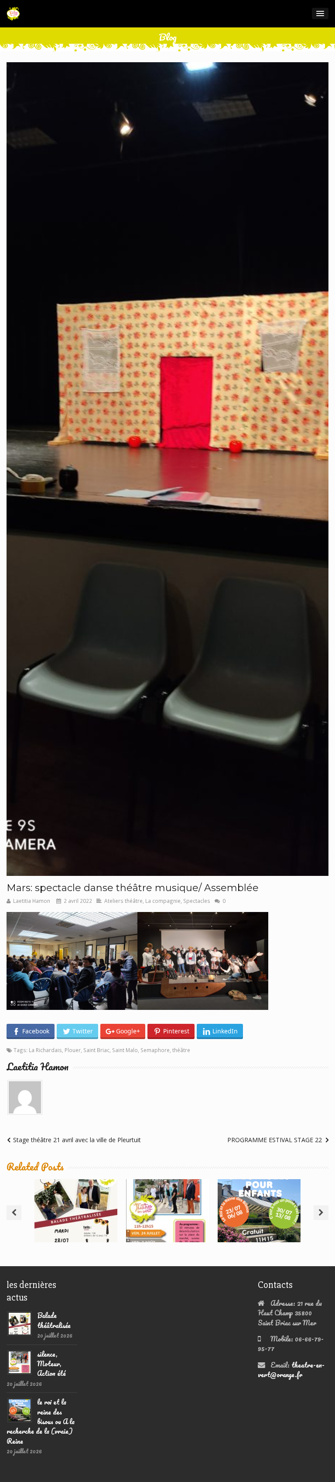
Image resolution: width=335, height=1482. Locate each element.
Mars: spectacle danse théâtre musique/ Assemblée (133, 888)
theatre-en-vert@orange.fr (291, 1370)
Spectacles (196, 900)
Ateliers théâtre (123, 900)
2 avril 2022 (78, 900)
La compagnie (163, 900)
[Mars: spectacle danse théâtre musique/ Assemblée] (167, 469)
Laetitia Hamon (31, 900)
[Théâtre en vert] (13, 13)
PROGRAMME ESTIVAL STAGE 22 (274, 1140)
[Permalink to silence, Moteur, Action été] (19, 1361)
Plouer (73, 1049)
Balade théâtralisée (75, 1200)
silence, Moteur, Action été (168, 1200)
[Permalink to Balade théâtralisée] (19, 1323)
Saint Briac (96, 1049)
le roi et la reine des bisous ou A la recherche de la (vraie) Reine (259, 1209)
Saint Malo (125, 1049)
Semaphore (155, 1049)
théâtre (181, 1049)
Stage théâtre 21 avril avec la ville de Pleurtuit (77, 1140)
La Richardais (45, 1049)
